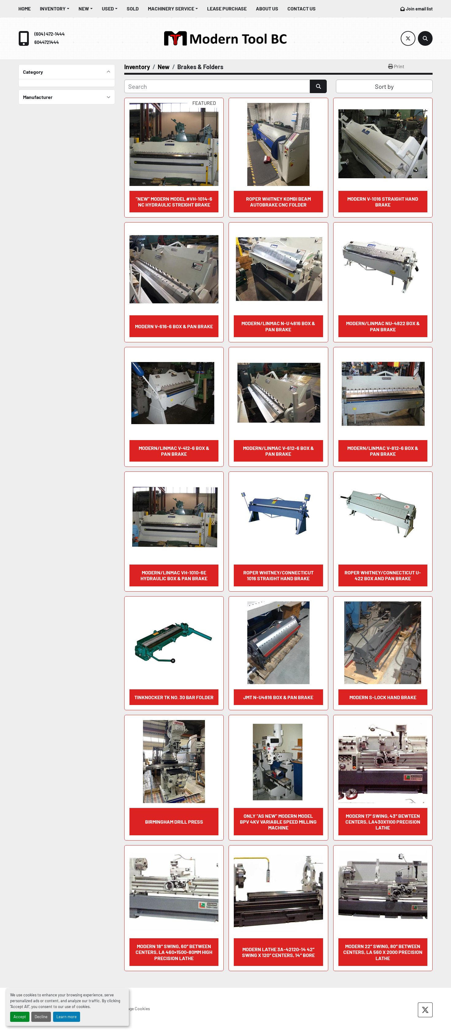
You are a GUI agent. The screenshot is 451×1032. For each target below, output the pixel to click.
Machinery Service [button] (171, 8)
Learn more (66, 1016)
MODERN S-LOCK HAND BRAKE (382, 697)
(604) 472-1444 (49, 34)
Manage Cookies (135, 1008)
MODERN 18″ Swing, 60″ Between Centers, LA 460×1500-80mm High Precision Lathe (174, 952)
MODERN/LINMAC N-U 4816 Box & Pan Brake (278, 326)
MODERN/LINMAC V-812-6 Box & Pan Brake (382, 451)
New (84, 8)
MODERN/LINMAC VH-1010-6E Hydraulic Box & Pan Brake (174, 575)
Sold (133, 8)
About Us (267, 8)
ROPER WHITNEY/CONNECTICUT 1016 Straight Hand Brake (278, 575)
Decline (41, 1016)
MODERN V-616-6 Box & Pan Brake (174, 326)
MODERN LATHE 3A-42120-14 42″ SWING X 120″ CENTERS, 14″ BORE (278, 952)
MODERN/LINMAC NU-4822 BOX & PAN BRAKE (383, 326)
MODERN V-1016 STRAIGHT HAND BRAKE (382, 201)
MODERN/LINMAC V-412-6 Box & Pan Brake (174, 451)
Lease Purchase (227, 8)
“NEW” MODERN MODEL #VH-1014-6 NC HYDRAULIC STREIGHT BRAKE (174, 201)
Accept (19, 1016)
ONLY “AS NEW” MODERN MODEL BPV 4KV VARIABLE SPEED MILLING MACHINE (278, 821)
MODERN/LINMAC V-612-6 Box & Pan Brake (278, 451)
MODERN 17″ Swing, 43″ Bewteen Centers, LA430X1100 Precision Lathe (382, 821)
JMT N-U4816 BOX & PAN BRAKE (278, 697)
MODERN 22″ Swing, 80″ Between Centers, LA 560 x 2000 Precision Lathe (382, 952)
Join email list (419, 8)
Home (24, 8)
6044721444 (46, 42)
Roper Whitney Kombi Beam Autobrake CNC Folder (278, 201)
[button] (54, 8)
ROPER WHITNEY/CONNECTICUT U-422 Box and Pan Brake (383, 575)
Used (108, 8)
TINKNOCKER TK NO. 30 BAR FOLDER (174, 697)
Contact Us (301, 8)
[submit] (318, 86)
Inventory (53, 8)
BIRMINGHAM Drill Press (174, 822)
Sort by (384, 86)
